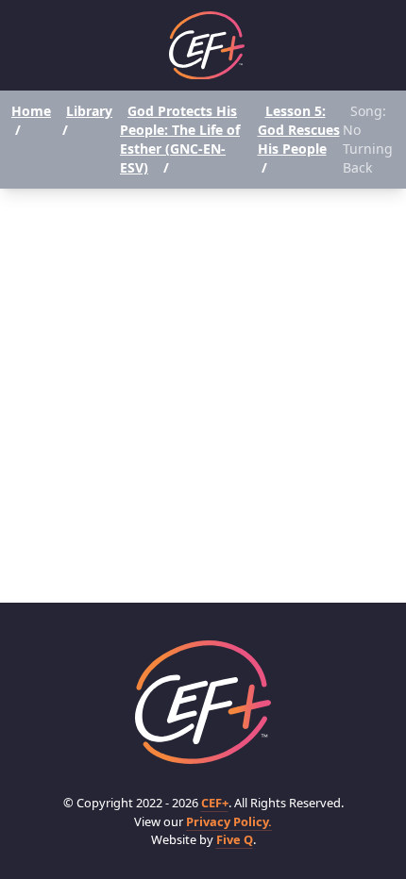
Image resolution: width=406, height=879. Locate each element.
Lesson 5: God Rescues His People (299, 130)
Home (31, 111)
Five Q (234, 839)
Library (89, 111)
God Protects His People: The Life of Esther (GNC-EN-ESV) (180, 139)
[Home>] (203, 702)
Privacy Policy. (229, 821)
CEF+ (214, 802)
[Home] (207, 45)
